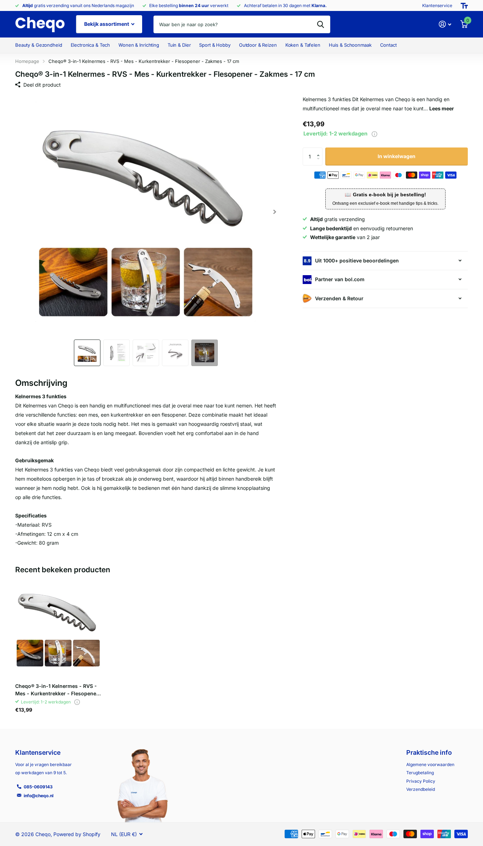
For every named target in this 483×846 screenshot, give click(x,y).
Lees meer (441, 108)
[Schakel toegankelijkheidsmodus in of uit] (464, 5)
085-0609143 (38, 786)
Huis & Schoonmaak (350, 45)
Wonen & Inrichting (138, 45)
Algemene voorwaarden (430, 764)
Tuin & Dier (179, 45)
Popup (374, 133)
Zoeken (320, 24)
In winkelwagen (396, 156)
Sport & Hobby (214, 45)
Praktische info (429, 752)
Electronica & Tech (90, 45)
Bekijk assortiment (107, 24)
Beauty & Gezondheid (38, 45)
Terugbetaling (420, 772)
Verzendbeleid (420, 789)
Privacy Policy (420, 781)
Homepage (27, 61)
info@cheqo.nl (38, 795)
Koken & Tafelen (302, 45)
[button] (274, 212)
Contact (388, 45)
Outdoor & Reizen (258, 45)
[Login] (445, 24)
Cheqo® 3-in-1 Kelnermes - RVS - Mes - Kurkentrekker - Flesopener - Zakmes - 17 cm (56, 690)
